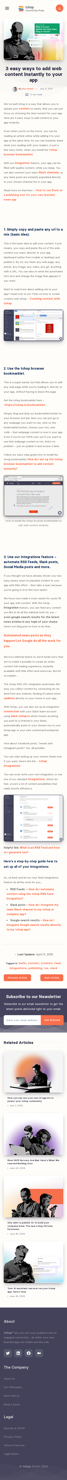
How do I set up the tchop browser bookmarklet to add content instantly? (33, 464)
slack (54, 968)
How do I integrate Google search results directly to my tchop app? (34, 925)
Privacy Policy (13, 1436)
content (24, 108)
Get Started (52, 1020)
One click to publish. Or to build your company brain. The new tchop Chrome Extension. (30, 1225)
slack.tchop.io (20, 716)
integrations (36, 779)
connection (11, 711)
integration (22, 163)
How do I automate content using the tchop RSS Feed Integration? (30, 894)
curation (46, 963)
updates (9, 698)
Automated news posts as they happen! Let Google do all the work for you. (32, 640)
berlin (22, 963)
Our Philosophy (13, 1387)
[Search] (59, 8)
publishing (35, 968)
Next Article (51, 977)
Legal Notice (11, 1453)
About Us (9, 1378)
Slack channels (49, 172)
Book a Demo (12, 1404)
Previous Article (17, 977)
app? (22, 914)
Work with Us (12, 1395)
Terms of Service (14, 1445)
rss (46, 968)
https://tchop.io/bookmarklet (24, 405)
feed (57, 963)
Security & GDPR (14, 1428)
